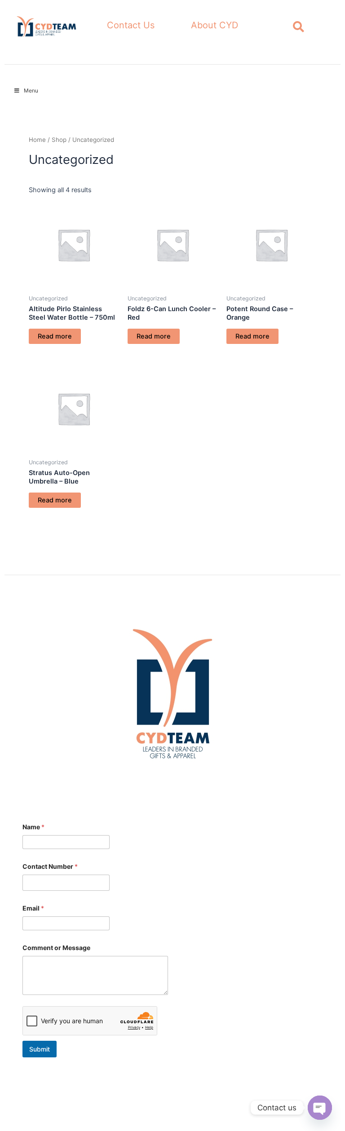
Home (37, 139)
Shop (59, 139)
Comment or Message (56, 947)
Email (33, 908)
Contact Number (50, 866)
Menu (31, 90)
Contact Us (131, 25)
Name (33, 827)
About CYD (214, 25)
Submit (39, 1049)
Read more (55, 336)
